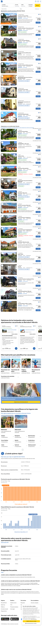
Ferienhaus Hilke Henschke (23, 242)
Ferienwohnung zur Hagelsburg (24, 217)
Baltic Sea (3, 604)
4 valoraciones (25, 42)
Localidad (3, 4)
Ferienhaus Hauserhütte (23, 131)
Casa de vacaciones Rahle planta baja (25, 65)
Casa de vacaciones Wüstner (24, 40)
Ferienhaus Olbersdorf (22, 192)
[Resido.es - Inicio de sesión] (38, 1)
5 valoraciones (25, 170)
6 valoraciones (25, 195)
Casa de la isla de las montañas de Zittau (26, 279)
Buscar (37, 5)
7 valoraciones (25, 18)
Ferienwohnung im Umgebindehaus (25, 229)
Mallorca (3, 606)
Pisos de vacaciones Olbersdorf (24, 205)
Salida (22, 4)
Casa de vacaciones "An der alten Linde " (26, 28)
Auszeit (19, 266)
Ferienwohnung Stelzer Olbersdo (24, 291)
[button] (40, 1)
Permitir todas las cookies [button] (31, 621)
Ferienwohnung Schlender (23, 114)
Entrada (16, 4)
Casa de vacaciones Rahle (23, 15)
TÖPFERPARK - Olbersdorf (23, 143)
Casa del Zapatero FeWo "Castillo (24, 303)
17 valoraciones (25, 207)
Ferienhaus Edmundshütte (23, 168)
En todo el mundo (4, 609)
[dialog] (31, 614)
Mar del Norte (4, 602)
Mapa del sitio (4, 611)
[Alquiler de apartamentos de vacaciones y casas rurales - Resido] (1, 1)
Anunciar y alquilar (34, 602)
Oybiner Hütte (21, 156)
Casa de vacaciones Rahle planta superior (24, 53)
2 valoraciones (25, 116)
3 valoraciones (25, 30)
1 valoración (24, 67)
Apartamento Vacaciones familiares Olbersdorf (25, 181)
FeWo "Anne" (20, 254)
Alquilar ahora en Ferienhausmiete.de (21, 401)
